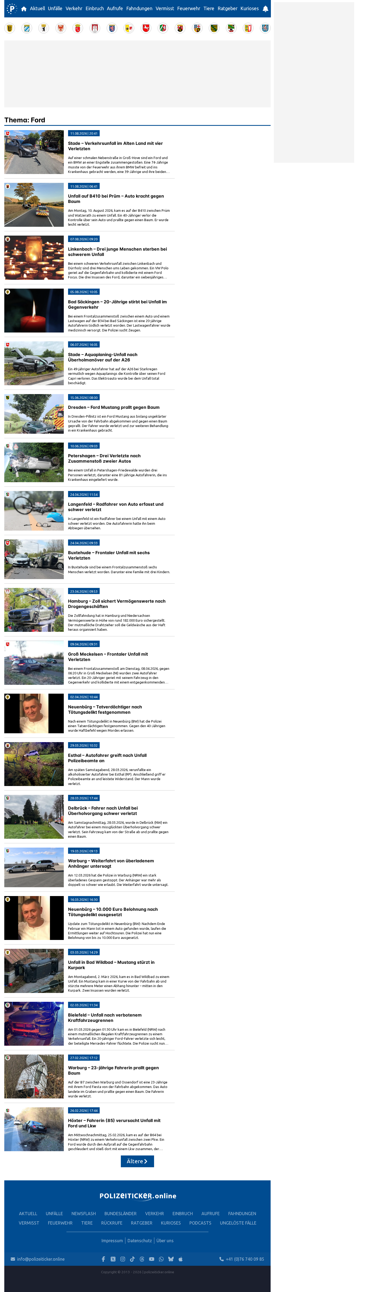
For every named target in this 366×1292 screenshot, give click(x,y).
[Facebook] (103, 1259)
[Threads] (142, 1259)
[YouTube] (151, 1259)
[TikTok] (132, 1259)
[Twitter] (113, 1259)
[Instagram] (122, 1259)
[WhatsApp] (161, 1259)
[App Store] (180, 1259)
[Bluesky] (171, 1259)
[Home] (12, 8)
